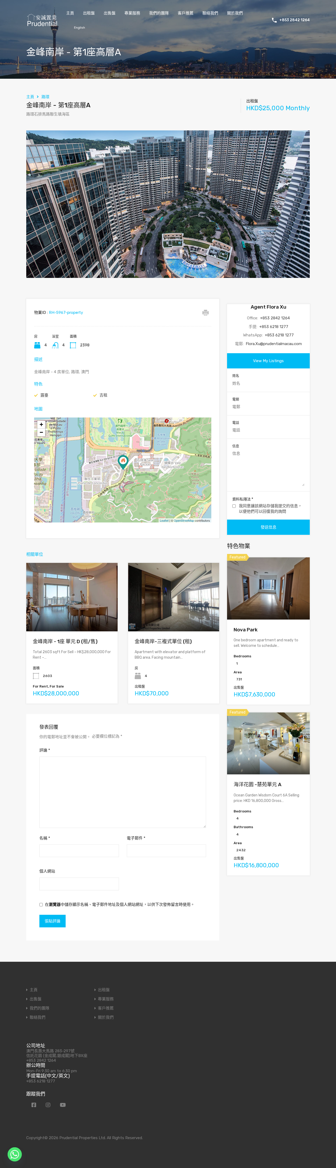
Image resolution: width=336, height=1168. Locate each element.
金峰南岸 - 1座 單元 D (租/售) (65, 641)
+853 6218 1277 (273, 326)
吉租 (103, 395)
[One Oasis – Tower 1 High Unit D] (123, 462)
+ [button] (41, 424)
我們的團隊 (159, 13)
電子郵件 (136, 838)
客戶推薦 (185, 13)
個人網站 (47, 871)
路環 (45, 96)
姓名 (235, 376)
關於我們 (235, 13)
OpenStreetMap (184, 520)
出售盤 (110, 13)
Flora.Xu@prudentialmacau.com (274, 343)
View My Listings (268, 360)
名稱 (44, 838)
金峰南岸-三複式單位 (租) (163, 641)
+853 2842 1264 (294, 20)
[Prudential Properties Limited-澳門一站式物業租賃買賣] (42, 24)
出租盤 (89, 13)
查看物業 (72, 617)
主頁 (70, 13)
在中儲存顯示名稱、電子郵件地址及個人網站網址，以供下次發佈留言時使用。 (120, 904)
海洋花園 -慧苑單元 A (257, 784)
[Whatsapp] (15, 1154)
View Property (268, 607)
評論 (44, 750)
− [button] (41, 432)
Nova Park (246, 630)
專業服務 (132, 13)
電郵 (235, 399)
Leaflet (164, 520)
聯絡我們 (210, 13)
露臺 (44, 395)
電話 (235, 423)
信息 (235, 446)
